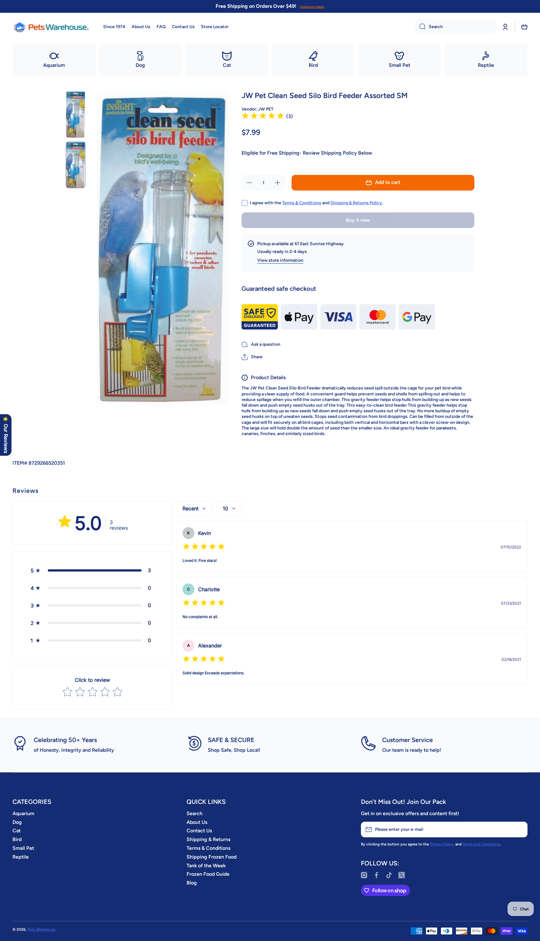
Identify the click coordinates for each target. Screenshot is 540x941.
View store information (280, 260)
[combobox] (455, 27)
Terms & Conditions (301, 203)
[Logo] (51, 26)
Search (194, 813)
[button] (524, 27)
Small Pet (23, 848)
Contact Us (199, 831)
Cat (16, 831)
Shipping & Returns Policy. (356, 203)
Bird (17, 839)
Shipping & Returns (208, 839)
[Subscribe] (520, 829)
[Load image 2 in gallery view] (76, 165)
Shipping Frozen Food (212, 857)
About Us (197, 822)
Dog (17, 822)
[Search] (420, 27)
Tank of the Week (206, 866)
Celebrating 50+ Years (65, 740)
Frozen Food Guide (208, 874)
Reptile (20, 857)
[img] (263, 116)
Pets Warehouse (42, 929)
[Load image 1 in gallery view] (76, 114)
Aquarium (23, 813)
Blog (192, 883)
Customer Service (407, 740)
